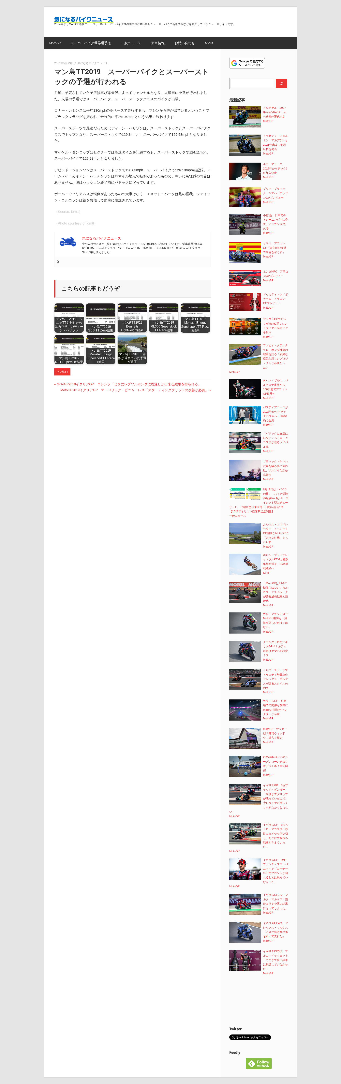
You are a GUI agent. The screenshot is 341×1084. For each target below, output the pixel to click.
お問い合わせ (185, 43)
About (209, 43)
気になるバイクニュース (93, 63)
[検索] (281, 83)
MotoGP (55, 43)
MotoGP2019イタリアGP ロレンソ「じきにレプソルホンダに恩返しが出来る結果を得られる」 (128, 384)
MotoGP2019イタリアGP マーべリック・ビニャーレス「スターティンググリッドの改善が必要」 (134, 390)
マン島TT (62, 371)
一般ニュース (131, 43)
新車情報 (158, 43)
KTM (266, 572)
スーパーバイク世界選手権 (91, 43)
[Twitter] (58, 262)
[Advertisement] (258, 1001)
